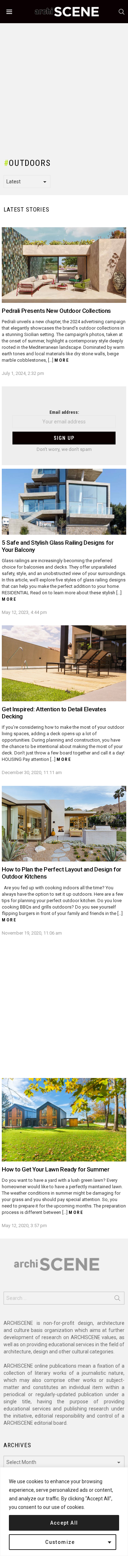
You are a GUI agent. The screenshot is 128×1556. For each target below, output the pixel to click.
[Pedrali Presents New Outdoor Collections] (64, 265)
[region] (64, 1511)
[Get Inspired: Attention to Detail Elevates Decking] (64, 663)
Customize (60, 1542)
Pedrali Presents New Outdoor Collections (56, 310)
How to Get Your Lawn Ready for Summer (55, 1169)
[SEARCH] (121, 11)
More (61, 360)
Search (117, 1299)
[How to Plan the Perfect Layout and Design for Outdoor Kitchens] (64, 823)
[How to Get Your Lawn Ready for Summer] (64, 1119)
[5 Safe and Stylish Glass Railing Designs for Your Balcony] (64, 501)
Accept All (64, 1523)
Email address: (64, 412)
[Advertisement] (64, 87)
